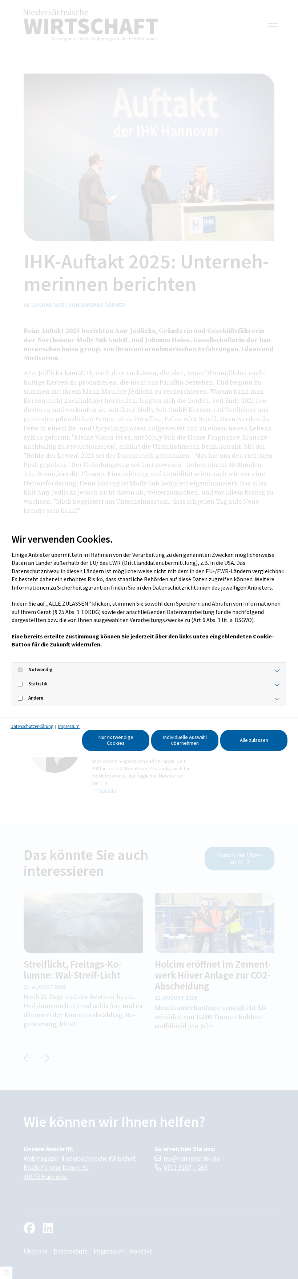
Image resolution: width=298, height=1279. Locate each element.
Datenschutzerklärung (32, 726)
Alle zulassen (254, 740)
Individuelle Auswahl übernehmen (185, 740)
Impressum (69, 726)
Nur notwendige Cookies (115, 740)
